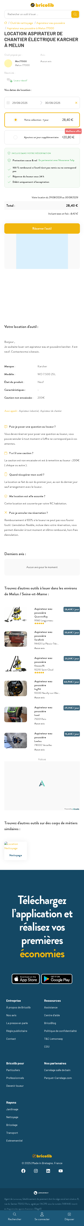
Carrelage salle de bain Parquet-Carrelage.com (58, 1073)
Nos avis (11, 1015)
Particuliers (13, 1070)
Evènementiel (14, 1140)
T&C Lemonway (53, 1038)
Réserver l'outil (42, 228)
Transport (12, 1132)
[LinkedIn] (48, 1171)
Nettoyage (12, 1117)
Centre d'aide (52, 1015)
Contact (11, 1038)
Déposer (69, 1219)
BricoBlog (50, 1023)
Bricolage (11, 1124)
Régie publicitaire (16, 1030)
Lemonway (17, 1199)
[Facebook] (23, 1171)
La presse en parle (17, 1023)
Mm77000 (21, 61)
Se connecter (42, 1219)
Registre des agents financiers (20, 1208)
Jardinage (12, 1109)
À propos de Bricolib (18, 1007)
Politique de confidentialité (60, 1030)
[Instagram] (35, 1171)
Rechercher (14, 1219)
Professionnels (15, 1077)
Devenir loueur (15, 1085)
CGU (46, 1046)
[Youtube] (61, 1171)
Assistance (50, 1007)
